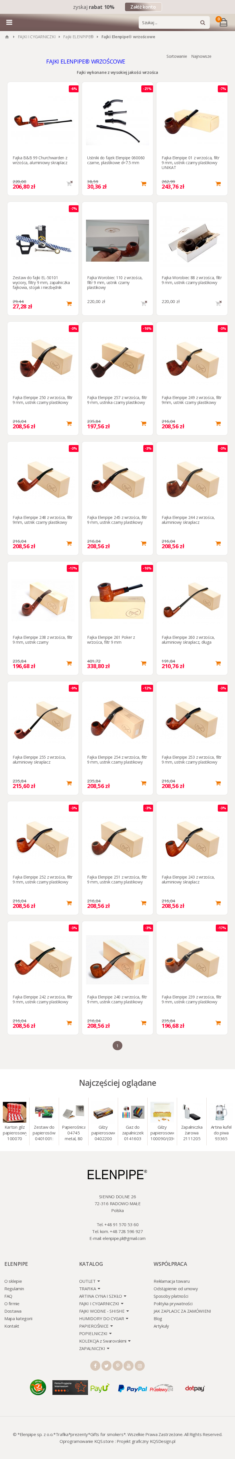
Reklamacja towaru (171, 1281)
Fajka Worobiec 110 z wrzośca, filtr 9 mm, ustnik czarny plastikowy (115, 282)
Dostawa (12, 1311)
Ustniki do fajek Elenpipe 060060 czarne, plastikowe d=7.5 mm (116, 160)
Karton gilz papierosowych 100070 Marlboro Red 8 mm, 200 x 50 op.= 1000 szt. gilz (14, 1133)
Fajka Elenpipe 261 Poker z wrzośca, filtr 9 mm (111, 639)
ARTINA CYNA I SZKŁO (100, 1296)
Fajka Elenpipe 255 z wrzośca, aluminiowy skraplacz (39, 759)
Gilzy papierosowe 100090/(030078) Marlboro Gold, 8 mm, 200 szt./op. (162, 1133)
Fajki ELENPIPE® (78, 36)
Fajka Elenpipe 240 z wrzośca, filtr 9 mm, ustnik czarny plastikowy (117, 999)
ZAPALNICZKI (92, 1348)
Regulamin (14, 1288)
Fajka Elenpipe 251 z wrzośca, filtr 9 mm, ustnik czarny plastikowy (117, 879)
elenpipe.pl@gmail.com (124, 1238)
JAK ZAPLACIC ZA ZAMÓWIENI (182, 1311)
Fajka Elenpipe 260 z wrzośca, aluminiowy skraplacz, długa (188, 639)
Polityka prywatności (173, 1303)
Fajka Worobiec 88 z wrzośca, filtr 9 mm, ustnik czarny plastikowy (192, 280)
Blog (158, 1318)
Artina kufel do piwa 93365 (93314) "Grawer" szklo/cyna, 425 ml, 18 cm (221, 1133)
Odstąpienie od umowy (176, 1288)
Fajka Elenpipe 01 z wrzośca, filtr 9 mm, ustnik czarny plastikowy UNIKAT (190, 162)
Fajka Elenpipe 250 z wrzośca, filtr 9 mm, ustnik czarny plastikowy (43, 400)
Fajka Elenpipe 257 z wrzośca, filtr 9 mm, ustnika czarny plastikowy (117, 400)
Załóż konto (143, 7)
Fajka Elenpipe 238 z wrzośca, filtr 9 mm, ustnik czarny (43, 639)
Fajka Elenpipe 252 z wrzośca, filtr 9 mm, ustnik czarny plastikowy (43, 879)
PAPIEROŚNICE (94, 1326)
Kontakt (11, 1326)
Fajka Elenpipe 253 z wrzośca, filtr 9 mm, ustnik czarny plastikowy (192, 759)
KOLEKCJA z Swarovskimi (102, 1341)
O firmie (11, 1303)
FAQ (8, 1296)
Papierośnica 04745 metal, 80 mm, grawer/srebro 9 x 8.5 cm (73, 1133)
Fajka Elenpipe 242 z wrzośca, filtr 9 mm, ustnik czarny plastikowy (43, 999)
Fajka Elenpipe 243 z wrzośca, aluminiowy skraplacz (188, 879)
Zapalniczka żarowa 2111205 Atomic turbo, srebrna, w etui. (192, 1133)
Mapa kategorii (18, 1318)
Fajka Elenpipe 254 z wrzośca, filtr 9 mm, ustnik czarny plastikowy (117, 759)
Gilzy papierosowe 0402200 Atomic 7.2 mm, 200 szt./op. (103, 1133)
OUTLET (87, 1281)
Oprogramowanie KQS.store (87, 1441)
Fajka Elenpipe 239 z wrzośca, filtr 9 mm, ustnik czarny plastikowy (192, 999)
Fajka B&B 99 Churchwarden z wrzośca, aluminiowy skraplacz (40, 160)
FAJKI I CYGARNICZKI (37, 36)
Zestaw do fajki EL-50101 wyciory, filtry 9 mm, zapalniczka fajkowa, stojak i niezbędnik (41, 282)
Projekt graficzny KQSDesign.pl (146, 1441)
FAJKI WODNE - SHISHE (102, 1311)
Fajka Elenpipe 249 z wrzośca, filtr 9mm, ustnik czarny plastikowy (192, 400)
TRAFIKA (87, 1288)
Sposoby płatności (171, 1296)
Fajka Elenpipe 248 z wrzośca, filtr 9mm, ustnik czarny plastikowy (43, 520)
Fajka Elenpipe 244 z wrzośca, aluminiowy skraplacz (188, 520)
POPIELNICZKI (93, 1333)
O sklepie (13, 1281)
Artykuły (161, 1326)
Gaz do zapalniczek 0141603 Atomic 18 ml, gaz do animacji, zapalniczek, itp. (133, 1133)
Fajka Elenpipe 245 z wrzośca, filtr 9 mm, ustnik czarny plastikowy (117, 520)
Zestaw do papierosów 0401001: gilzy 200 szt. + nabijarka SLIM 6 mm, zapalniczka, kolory (44, 1133)
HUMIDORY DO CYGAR (101, 1318)
